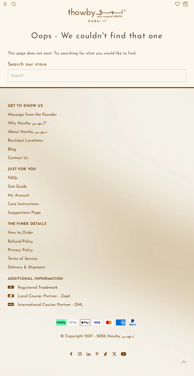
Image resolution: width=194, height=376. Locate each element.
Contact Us (18, 158)
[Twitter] (114, 355)
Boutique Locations (25, 140)
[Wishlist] (177, 4)
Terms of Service (22, 259)
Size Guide (17, 187)
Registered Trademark (38, 288)
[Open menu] (5, 4)
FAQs (13, 178)
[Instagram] (80, 355)
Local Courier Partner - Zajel (44, 296)
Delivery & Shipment (26, 267)
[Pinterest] (97, 355)
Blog (12, 149)
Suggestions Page (24, 213)
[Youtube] (123, 355)
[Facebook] (71, 355)
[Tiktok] (105, 355)
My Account (19, 195)
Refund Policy (20, 242)
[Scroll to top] (184, 362)
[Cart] (185, 4)
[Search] (13, 4)
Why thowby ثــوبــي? (27, 123)
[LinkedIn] (88, 355)
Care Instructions (23, 204)
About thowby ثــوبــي (27, 132)
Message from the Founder (32, 115)
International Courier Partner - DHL (50, 305)
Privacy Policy (20, 250)
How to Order (20, 233)
